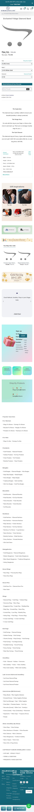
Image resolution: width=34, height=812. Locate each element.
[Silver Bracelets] (24, 372)
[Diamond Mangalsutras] (7, 372)
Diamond (16, 74)
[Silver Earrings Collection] (26, 372)
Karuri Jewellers (10, 95)
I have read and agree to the (25, 346)
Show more (6, 174)
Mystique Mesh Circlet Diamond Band (9, 263)
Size (16, 60)
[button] (4, 213)
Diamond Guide (27, 74)
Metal (3, 67)
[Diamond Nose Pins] (9, 372)
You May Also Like (9, 245)
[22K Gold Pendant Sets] (14, 372)
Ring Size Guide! (27, 60)
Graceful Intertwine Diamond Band (24, 263)
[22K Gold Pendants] (19, 372)
